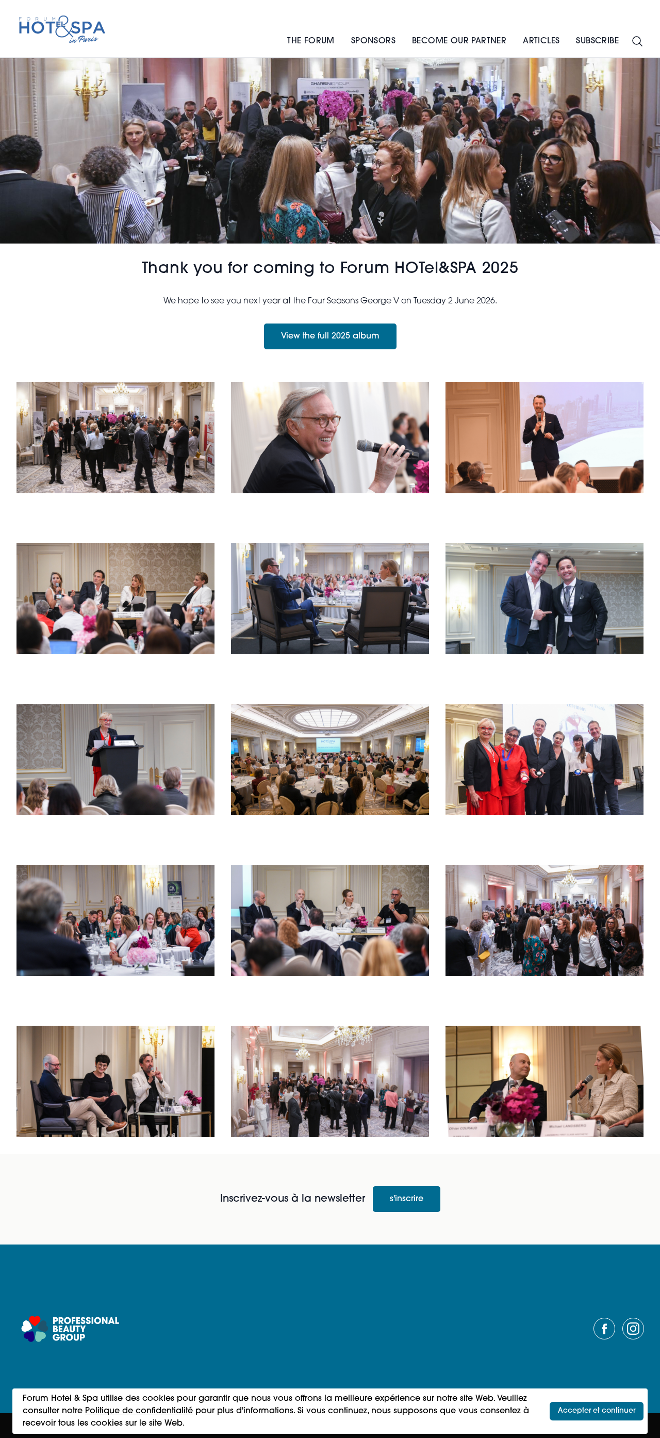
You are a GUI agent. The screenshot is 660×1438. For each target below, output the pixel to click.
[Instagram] (633, 1328)
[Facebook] (604, 1328)
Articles (541, 41)
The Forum (311, 41)
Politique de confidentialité (139, 1411)
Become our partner (459, 41)
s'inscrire (406, 1199)
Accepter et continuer (596, 1411)
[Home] (62, 28)
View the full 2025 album (330, 336)
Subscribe (597, 41)
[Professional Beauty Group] (70, 1329)
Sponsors (373, 41)
